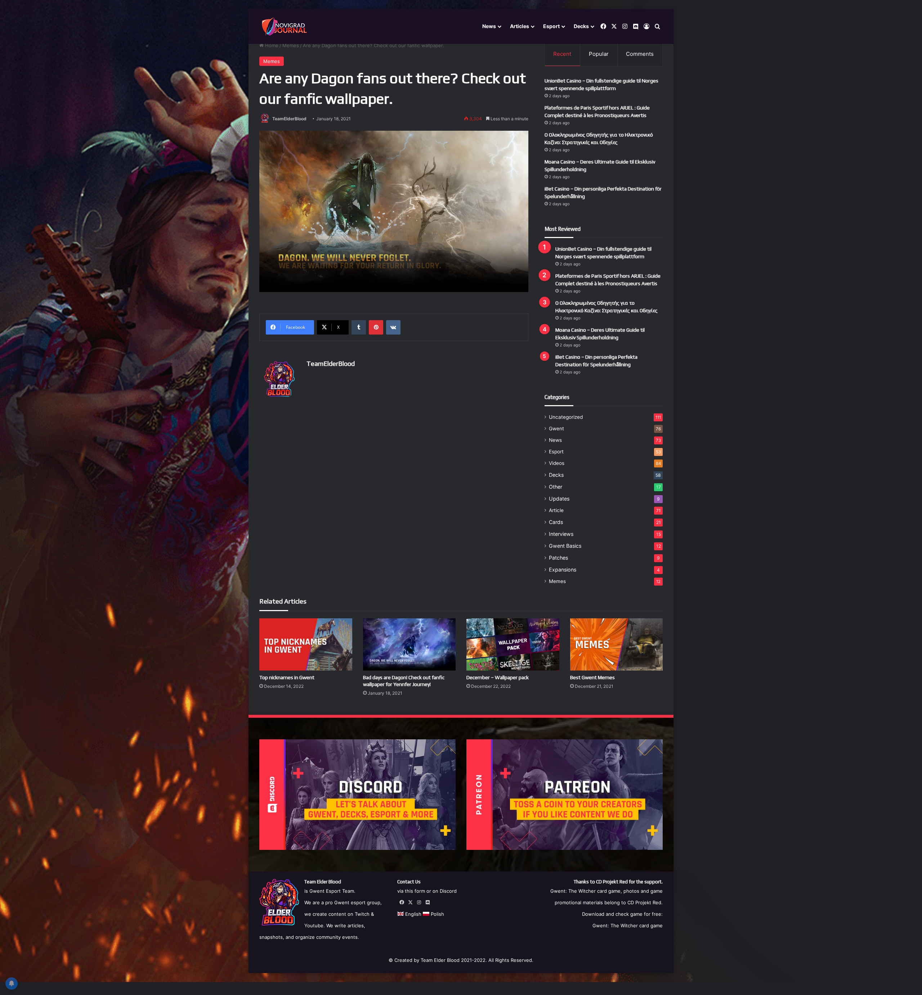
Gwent (556, 428)
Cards (556, 522)
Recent (562, 53)
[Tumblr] (359, 327)
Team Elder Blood (440, 960)
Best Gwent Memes (592, 677)
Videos (556, 463)
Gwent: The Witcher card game (627, 925)
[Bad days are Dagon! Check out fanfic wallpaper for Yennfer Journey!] (409, 644)
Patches (558, 558)
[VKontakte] (393, 327)
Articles (519, 26)
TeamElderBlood (289, 118)
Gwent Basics (565, 546)
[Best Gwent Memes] (616, 644)
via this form (411, 891)
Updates (559, 499)
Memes (290, 45)
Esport (551, 26)
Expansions (562, 569)
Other (555, 487)
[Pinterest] (376, 327)
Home (271, 45)
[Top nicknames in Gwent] (305, 644)
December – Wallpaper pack (497, 677)
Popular (599, 53)
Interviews (561, 534)
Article (556, 510)
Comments (640, 53)
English (412, 914)
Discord (448, 891)
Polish (436, 914)
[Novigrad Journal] (285, 27)
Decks (581, 26)
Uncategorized (566, 417)
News (489, 26)
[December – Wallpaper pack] (512, 644)
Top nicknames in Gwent (286, 677)
